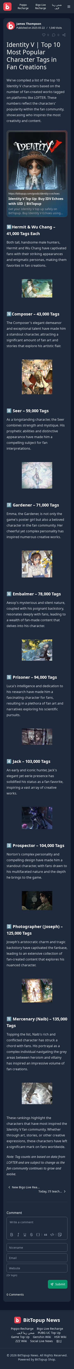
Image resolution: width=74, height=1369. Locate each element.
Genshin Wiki (42, 1337)
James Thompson (28, 24)
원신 (59, 1341)
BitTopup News (27, 1355)
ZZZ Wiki (21, 1341)
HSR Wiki (60, 1337)
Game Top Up (20, 1337)
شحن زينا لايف (57, 6)
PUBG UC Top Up (49, 1333)
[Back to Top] (65, 1360)
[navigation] (23, 1187)
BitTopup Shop (45, 1359)
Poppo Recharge (23, 6)
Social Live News (41, 1341)
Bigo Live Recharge (40, 6)
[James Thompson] (11, 26)
